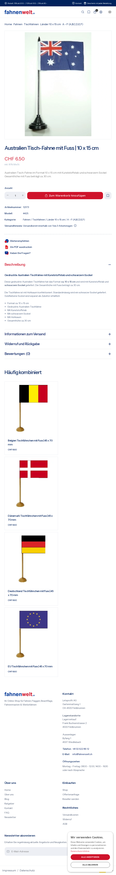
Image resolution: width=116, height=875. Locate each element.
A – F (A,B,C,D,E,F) (72, 24)
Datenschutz (27, 870)
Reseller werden (71, 799)
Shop (65, 790)
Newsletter (10, 817)
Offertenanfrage (71, 794)
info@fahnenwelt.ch (82, 754)
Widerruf (67, 819)
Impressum (9, 870)
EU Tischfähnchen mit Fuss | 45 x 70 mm (30, 666)
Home (8, 24)
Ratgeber (9, 803)
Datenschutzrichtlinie (80, 851)
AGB (65, 824)
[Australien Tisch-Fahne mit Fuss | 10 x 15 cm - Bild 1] (58, 84)
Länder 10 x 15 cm (50, 24)
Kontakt (9, 808)
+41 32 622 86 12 (80, 749)
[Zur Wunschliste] (87, 12)
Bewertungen (17, 354)
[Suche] (81, 12)
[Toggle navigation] (109, 12)
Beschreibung (15, 265)
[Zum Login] (100, 12)
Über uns (9, 794)
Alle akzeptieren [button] (90, 857)
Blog (7, 799)
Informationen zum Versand (25, 334)
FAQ (7, 812)
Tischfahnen (31, 24)
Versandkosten (70, 814)
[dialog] (90, 852)
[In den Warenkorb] (52, 450)
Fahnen (17, 24)
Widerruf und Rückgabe (22, 344)
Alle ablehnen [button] (90, 864)
